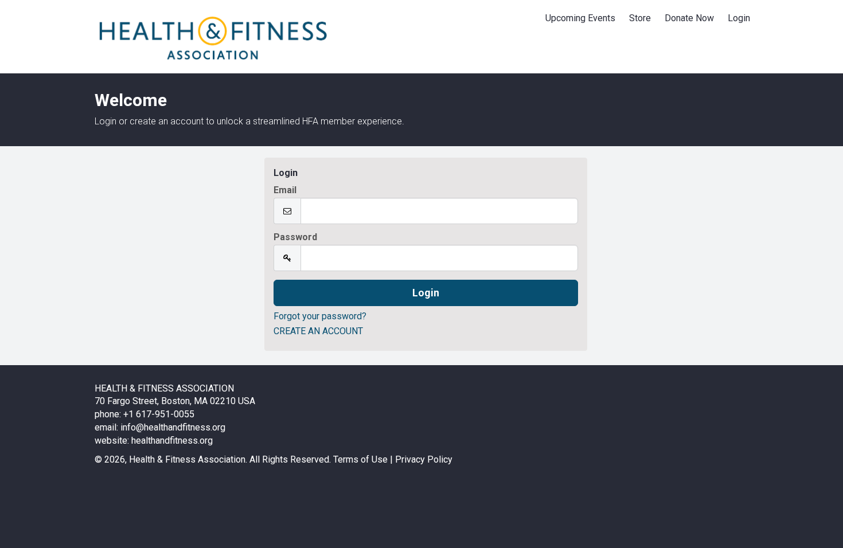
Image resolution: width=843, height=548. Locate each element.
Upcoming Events (580, 18)
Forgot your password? (320, 316)
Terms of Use (360, 459)
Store (640, 18)
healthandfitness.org (172, 440)
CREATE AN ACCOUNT (318, 331)
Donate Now (689, 18)
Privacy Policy (423, 459)
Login (739, 18)
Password (295, 237)
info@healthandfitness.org (172, 427)
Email (285, 190)
